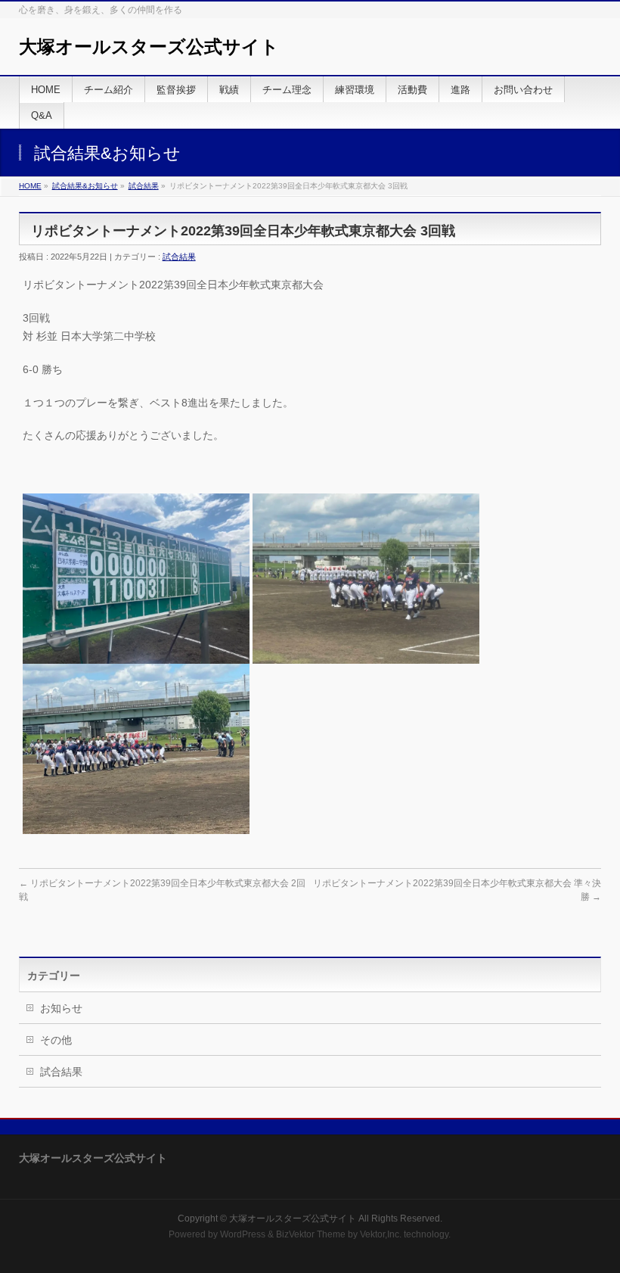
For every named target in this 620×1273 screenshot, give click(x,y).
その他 (56, 1040)
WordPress (242, 1234)
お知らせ (61, 1008)
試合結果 (144, 186)
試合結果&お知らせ (85, 186)
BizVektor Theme (311, 1234)
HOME (30, 186)
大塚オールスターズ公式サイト (149, 46)
